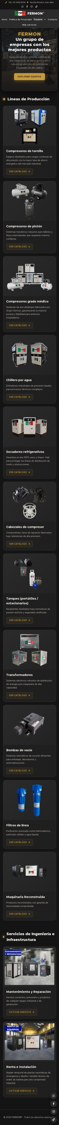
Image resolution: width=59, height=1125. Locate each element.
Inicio (4, 19)
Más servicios (29, 25)
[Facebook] (27, 7)
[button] (29, 983)
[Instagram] (32, 7)
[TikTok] (36, 7)
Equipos (38, 19)
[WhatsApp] (22, 7)
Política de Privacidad (20, 19)
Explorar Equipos (29, 76)
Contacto (52, 19)
